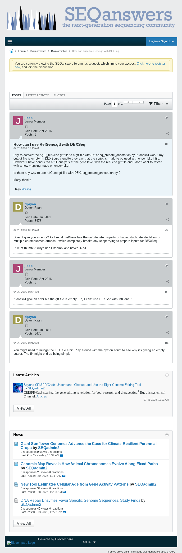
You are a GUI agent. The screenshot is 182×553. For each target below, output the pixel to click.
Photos (59, 95)
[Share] (167, 133)
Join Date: (32, 131)
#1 (166, 144)
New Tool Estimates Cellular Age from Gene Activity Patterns (75, 484)
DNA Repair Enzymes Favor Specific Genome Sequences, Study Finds (80, 500)
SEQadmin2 (36, 388)
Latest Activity (37, 95)
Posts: (29, 134)
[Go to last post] (61, 455)
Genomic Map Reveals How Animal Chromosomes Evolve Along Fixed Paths (89, 464)
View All (24, 408)
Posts (16, 95)
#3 (166, 292)
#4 (166, 343)
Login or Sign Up (160, 41)
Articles (41, 396)
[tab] (16, 95)
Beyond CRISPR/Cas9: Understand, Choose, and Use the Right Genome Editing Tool (82, 385)
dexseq (26, 189)
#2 (166, 230)
